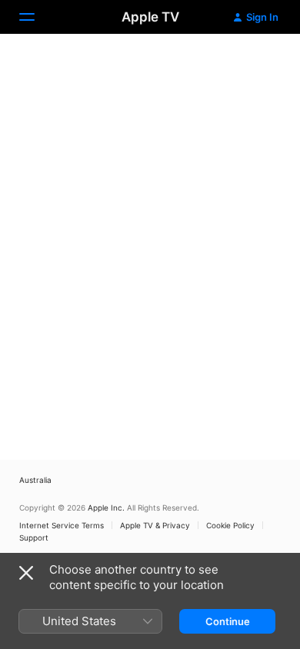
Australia (35, 480)
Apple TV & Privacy (155, 525)
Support (33, 537)
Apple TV (150, 17)
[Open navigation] (36, 17)
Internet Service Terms (61, 525)
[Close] (26, 573)
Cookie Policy (230, 525)
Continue (227, 621)
